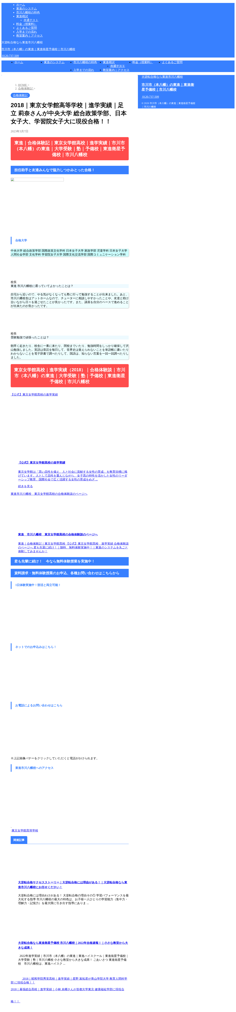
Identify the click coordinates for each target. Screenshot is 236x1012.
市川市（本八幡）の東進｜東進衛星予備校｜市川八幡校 (38, 49)
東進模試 (109, 62)
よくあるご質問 (172, 62)
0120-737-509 (10, 55)
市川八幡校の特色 (85, 62)
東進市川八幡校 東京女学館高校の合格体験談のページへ (49, 493)
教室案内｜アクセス (116, 69)
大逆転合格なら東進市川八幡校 (162, 76)
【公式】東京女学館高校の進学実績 (34, 394)
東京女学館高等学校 (25, 830)
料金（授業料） (142, 62)
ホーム (18, 62)
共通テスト (117, 66)
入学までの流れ (83, 69)
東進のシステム (54, 62)
